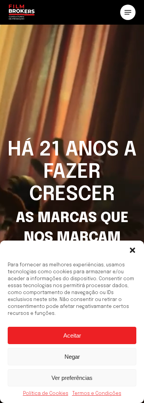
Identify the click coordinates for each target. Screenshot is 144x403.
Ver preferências (72, 378)
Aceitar (72, 335)
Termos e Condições (96, 393)
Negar (72, 356)
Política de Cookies (45, 393)
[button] (132, 250)
